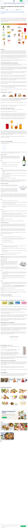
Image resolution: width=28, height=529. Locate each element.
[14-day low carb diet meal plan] (7, 436)
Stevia (13, 11)
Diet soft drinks (22, 12)
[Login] (27, 1)
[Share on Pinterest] (24, 15)
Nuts (23, 393)
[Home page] (14, 1)
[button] (10, 527)
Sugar (5, 11)
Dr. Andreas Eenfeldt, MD (3, 9)
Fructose (8, 11)
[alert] (14, 527)
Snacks (5, 399)
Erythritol (16, 11)
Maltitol (18, 12)
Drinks (5, 405)
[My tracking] (24, 1)
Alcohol (14, 399)
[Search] (2, 1)
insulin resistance (24, 102)
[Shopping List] (25, 1)
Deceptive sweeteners (12, 12)
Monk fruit (19, 11)
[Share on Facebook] (26, 15)
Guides (22, 3)
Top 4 (11, 11)
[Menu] (1, 1)
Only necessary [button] (23, 527)
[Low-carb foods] (20, 426)
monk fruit (16, 60)
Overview (2, 11)
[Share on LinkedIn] (23, 15)
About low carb (14, 3)
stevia (11, 60)
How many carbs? (14, 405)
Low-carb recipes (5, 3)
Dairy (23, 405)
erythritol (13, 60)
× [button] (27, 525)
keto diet (3, 268)
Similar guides (3, 13)
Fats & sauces (23, 399)
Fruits (14, 393)
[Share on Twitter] (25, 15)
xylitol (20, 60)
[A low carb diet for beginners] (7, 426)
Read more (8, 526)
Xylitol (23, 11)
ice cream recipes (6, 292)
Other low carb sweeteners (5, 12)
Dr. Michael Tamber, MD (14, 9)
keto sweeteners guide (18, 296)
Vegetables (5, 393)
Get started (18, 3)
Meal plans (10, 3)
